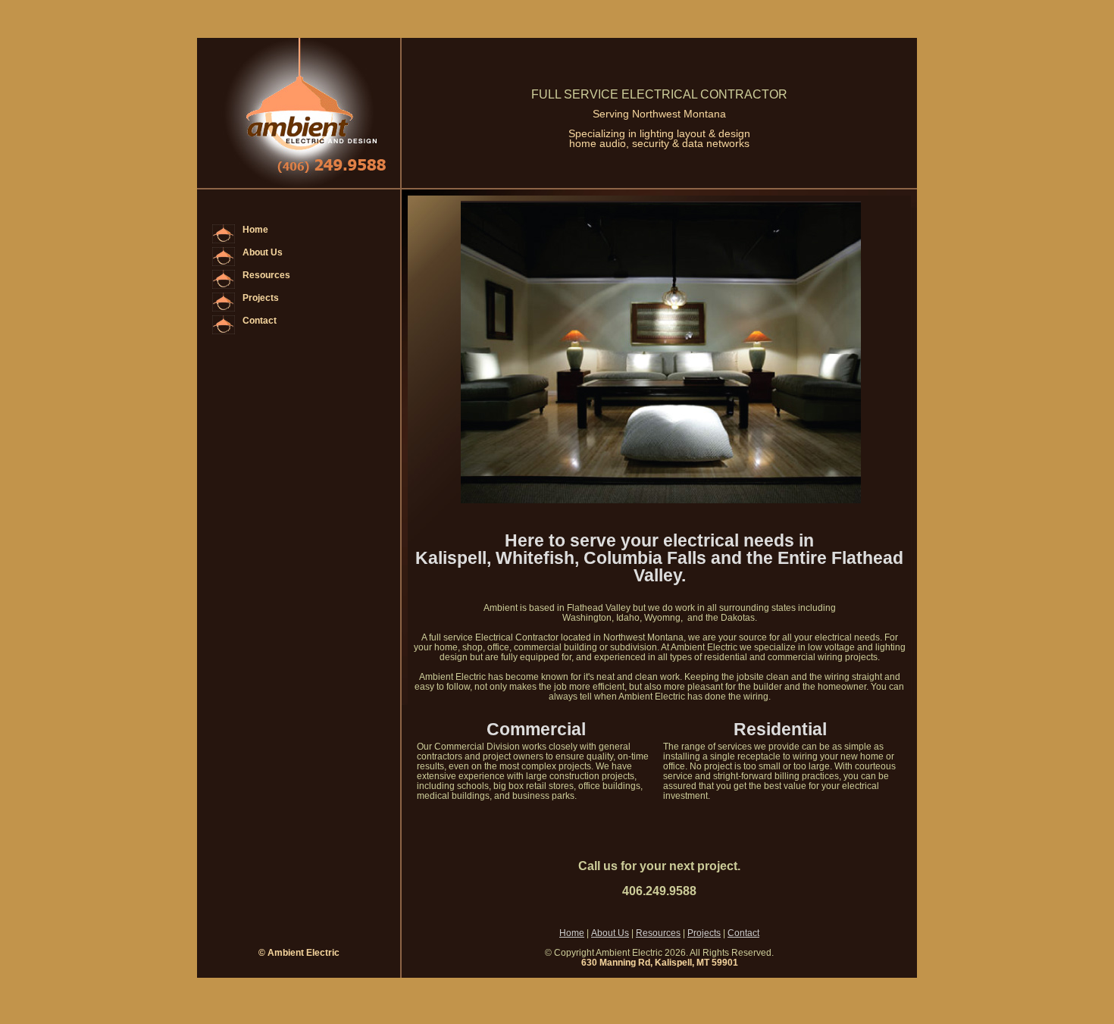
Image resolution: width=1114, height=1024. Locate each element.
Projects (261, 298)
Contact (260, 320)
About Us (263, 252)
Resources (266, 275)
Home (255, 229)
